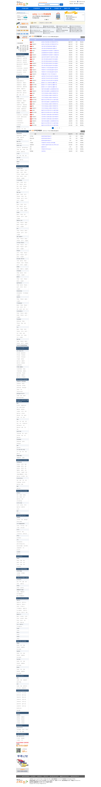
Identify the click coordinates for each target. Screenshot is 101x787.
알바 (20, 94)
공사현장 (23, 476)
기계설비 (18, 358)
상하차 (18, 606)
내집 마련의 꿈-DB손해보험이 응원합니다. (49, 46)
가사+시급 (24, 692)
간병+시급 (24, 699)
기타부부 (24, 72)
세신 (26, 525)
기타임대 (22, 722)
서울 (23, 45)
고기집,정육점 (19, 180)
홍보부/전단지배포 (20, 397)
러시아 (18, 564)
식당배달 (18, 573)
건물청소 (24, 370)
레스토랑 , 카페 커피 (20, 258)
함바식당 (18, 339)
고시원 (18, 153)
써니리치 (18, 549)
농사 (24, 496)
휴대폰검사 (19, 443)
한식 (17, 202)
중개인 (23, 383)
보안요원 (18, 352)
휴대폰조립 (19, 441)
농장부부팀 (25, 58)
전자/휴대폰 (19, 439)
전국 (21, 45)
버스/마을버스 (19, 610)
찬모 (17, 184)
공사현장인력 (19, 462)
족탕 (23, 531)
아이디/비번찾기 (24, 19)
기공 (23, 480)
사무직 (22, 411)
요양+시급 (24, 705)
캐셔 (21, 645)
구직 (20, 731)
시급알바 (22, 178)
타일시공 (18, 472)
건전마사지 (19, 531)
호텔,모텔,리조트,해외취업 (21, 76)
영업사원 (18, 415)
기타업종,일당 (19, 303)
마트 (22, 519)
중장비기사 (19, 614)
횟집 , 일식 (19, 192)
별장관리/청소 (19, 143)
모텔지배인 (25, 104)
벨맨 (17, 94)
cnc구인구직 (19, 579)
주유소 (18, 535)
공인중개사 (19, 383)
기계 (25, 427)
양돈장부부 (25, 60)
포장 (25, 411)
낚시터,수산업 (19, 502)
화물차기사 (19, 604)
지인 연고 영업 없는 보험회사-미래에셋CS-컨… (50, 93)
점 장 (25, 323)
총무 (20, 155)
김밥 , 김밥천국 (19, 236)
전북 (23, 49)
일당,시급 (18, 612)
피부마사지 (25, 533)
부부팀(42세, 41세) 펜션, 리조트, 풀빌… (48, 142)
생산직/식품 (19, 431)
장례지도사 (25, 686)
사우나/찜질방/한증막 (21, 523)
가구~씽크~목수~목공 (21, 449)
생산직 (26, 433)
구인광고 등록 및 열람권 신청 (71, 17)
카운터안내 (19, 537)
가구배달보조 (19, 608)
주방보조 (18, 151)
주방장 (18, 170)
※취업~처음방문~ (69, 18)
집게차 (18, 618)
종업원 (18, 268)
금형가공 (22, 583)
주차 (21, 188)
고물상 (23, 457)
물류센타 (18, 409)
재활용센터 (22, 591)
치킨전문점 (19, 319)
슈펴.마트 (18, 659)
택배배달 (18, 575)
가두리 (25, 504)
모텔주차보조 (19, 104)
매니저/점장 (19, 649)
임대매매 (18, 714)
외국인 (26, 474)
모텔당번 (22, 102)
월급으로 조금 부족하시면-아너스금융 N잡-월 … (50, 99)
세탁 (17, 159)
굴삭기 (21, 620)
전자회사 (18, 405)
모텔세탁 (18, 108)
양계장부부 (25, 62)
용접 (17, 421)
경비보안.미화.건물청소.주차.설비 (22, 348)
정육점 (18, 266)
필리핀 (18, 562)
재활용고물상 (19, 455)
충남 (25, 49)
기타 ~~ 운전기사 (20, 624)
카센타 (18, 417)
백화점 (18, 643)
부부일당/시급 (19, 74)
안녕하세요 (43, 151)
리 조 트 (18, 112)
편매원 (18, 645)
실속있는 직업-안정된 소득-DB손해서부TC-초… (50, 42)
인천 (27, 45)
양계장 (24, 494)
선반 (20, 421)
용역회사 (22, 409)
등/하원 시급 (19, 708)
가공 (22, 415)
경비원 (22, 358)
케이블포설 (19, 482)
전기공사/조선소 (20, 478)
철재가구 (18, 453)
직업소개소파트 (20, 391)
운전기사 (18, 600)
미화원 (24, 368)
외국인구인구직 (19, 556)
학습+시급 (24, 697)
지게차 (26, 616)
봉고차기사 (24, 602)
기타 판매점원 (25, 293)
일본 (21, 564)
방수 (25, 468)
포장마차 (18, 297)
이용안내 (40, 776)
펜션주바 (24, 135)
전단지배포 (26, 545)
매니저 (26, 198)
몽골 (21, 560)
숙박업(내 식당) (19, 168)
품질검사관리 (23, 405)
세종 (23, 50)
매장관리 (18, 647)
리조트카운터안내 (20, 122)
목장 (17, 494)
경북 (27, 48)
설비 (25, 466)
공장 (17, 419)
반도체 (23, 441)
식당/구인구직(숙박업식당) (21, 166)
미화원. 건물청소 (20, 366)
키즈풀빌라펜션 (20, 139)
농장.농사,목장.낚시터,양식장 (21, 490)
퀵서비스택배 (19, 521)
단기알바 (18, 738)
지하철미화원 (19, 370)
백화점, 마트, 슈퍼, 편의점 (21, 641)
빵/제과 (18, 276)
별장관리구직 (43, 146)
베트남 (18, 560)
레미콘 (18, 620)
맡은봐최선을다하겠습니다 (46, 136)
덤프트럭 (22, 618)
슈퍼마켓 (18, 519)
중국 (21, 562)
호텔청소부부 (19, 58)
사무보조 (23, 413)
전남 (21, 49)
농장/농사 (18, 492)
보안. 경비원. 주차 (20, 350)
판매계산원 (19, 321)
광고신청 (83, 37)
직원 (17, 155)
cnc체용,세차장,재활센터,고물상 (22, 577)
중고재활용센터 (20, 593)
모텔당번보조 (19, 100)
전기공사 (23, 482)
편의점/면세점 (19, 290)
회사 (17, 403)
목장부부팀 (25, 70)
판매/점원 (25, 519)
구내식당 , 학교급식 (20, 242)
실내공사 (18, 468)
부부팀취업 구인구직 (20, 56)
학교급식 (18, 250)
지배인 (18, 137)
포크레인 (22, 616)
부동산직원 (19, 385)
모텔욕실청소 (24, 106)
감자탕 (24, 188)
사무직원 (23, 385)
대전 (27, 46)
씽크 (20, 451)
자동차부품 (19, 433)
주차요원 (18, 354)
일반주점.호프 (19, 282)
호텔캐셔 (24, 82)
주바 (27, 149)
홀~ (21, 149)
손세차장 (22, 587)
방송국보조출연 (20, 545)
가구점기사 (22, 606)
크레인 (18, 622)
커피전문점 (19, 270)
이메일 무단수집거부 (54, 776)
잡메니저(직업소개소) (21, 543)
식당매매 (18, 720)
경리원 (18, 389)
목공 (26, 451)
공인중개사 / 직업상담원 (21, 381)
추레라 (26, 618)
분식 (17, 228)
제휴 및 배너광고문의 (65, 776)
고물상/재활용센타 (20, 474)
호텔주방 (18, 88)
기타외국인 (19, 566)
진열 (24, 645)
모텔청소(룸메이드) (20, 98)
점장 (17, 186)
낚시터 (18, 504)
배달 (22, 323)
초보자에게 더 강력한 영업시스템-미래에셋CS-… (50, 114)
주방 (23, 155)
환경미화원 (19, 372)
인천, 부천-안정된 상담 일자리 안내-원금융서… (50, 59)
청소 (26, 155)
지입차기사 (25, 610)
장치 (24, 309)
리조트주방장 (25, 114)
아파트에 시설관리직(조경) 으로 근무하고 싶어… (50, 144)
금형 (22, 427)
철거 (26, 472)
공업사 (25, 415)
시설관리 (18, 411)
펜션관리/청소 (19, 133)
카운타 (21, 186)
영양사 (18, 176)
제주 (21, 50)
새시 (20, 423)
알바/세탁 (18, 157)
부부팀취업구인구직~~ (20, 54)
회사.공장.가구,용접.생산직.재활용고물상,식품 (22, 401)
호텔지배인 (25, 86)
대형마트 (18, 651)
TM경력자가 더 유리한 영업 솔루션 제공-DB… (49, 67)
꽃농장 (21, 496)
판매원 (18, 315)
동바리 (22, 466)
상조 (17, 683)
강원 (23, 48)
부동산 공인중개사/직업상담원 (22, 379)
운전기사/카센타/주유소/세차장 (22, 598)
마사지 (18, 529)
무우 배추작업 (19, 500)
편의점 (18, 667)
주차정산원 (23, 356)
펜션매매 (18, 718)
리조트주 (18, 116)
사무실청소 (23, 376)
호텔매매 (18, 716)
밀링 (23, 421)
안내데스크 (19, 147)
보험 (17, 677)
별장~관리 (19, 141)
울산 (21, 48)
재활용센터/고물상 (20, 589)
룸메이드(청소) (24, 116)
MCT (20, 581)
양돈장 (21, 494)
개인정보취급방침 (26, 776)
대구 (23, 46)
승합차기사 (25, 608)
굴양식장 (23, 506)
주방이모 (18, 178)
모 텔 (18, 96)
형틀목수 (18, 470)
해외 (25, 50)
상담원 (18, 395)
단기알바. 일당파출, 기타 (21, 734)
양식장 (21, 504)
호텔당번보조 (19, 82)
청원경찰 (23, 362)
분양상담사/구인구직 (20, 393)
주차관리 (18, 356)
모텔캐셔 (24, 100)
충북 (27, 49)
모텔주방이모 (23, 108)
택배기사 (23, 604)
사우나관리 (22, 527)
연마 (26, 581)
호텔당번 (24, 84)
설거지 (27, 174)
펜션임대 (22, 718)
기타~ (27, 309)
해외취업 (18, 126)
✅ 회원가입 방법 (69, 15)
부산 (21, 46)
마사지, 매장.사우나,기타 (21, 515)
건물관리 (23, 360)
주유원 (18, 634)
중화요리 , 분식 (19, 220)
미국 (24, 564)
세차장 (18, 585)
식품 (22, 435)
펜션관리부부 (19, 62)
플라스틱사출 (22, 407)
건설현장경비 (19, 364)
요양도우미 (19, 705)
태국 (24, 560)
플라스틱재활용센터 (20, 595)
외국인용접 (19, 729)
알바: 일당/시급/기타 (20, 736)
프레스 (18, 583)
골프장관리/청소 (25, 147)
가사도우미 (19, 692)
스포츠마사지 (19, 533)
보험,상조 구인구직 (19, 675)
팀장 (21, 395)
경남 (25, 48)
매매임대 (18, 712)
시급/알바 (18, 551)
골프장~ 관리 (19, 145)
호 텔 (18, 78)
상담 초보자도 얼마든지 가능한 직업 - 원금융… (50, 56)
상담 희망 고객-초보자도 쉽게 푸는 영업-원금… (50, 76)
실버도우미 (19, 703)
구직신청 (83, 131)
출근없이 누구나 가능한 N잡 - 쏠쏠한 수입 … (49, 82)
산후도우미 (19, 701)
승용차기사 (19, 602)
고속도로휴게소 (20, 311)
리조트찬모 (19, 124)
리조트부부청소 (20, 68)
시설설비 (22, 472)
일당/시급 (24, 92)
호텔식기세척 (19, 92)
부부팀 (21, 210)
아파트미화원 (19, 368)
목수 (23, 451)
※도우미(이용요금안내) (70, 19)
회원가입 (19, 19)
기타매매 (18, 722)
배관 (17, 423)
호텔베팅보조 (19, 84)
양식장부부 (26, 68)
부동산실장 (24, 387)
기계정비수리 (24, 423)
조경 (25, 470)
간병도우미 (19, 699)
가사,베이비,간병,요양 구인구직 (22, 690)
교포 (24, 562)
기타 (23, 94)
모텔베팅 (18, 102)
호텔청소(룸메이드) (20, 80)
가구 (17, 451)
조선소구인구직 (19, 725)
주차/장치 (25, 186)
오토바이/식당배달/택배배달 (22, 345)
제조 (24, 417)
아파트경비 (23, 354)
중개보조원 (19, 387)
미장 (26, 476)
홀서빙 (18, 172)
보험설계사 (25, 679)
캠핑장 (18, 161)
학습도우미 (19, 697)
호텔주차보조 (19, 86)
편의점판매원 (19, 293)
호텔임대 (22, 716)
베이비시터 (19, 694)
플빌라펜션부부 (20, 64)
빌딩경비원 (23, 352)
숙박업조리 (19, 106)
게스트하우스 (23, 110)
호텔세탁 (24, 90)
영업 (21, 679)
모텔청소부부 (19, 60)
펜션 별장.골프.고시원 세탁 (21, 131)
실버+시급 (24, 703)
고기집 (25, 176)
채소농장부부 (19, 72)
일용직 (22, 470)
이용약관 (33, 776)
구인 (17, 731)
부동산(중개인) (19, 541)
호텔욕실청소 (19, 90)
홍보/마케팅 (19, 681)
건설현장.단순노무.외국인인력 (22, 460)
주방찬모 (22, 174)
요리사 (18, 200)
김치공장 (18, 435)
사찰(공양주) (19, 547)
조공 (26, 480)
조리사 (26, 170)
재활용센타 (19, 457)
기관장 (18, 527)
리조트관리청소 (20, 118)
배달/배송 (23, 647)
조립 (17, 407)
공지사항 (46, 776)
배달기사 (22, 268)
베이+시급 (24, 694)
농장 (17, 496)
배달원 (26, 222)
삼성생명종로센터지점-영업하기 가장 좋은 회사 (50, 50)
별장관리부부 (19, 66)
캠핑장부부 (26, 64)
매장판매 (18, 517)
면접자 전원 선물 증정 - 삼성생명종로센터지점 (49, 88)
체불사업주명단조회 (75, 776)
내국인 (23, 729)
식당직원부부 (19, 70)
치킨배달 (22, 573)
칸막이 (22, 464)
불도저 (18, 616)
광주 (25, 46)
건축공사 (18, 464)
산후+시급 (24, 701)
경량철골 (18, 466)
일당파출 (18, 710)
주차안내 (18, 174)
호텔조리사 (23, 88)
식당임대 (22, 720)
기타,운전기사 (19, 626)
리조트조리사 (19, 114)
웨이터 (21, 176)
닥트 (26, 421)
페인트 (22, 468)
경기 (25, 45)
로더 (25, 620)
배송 (26, 612)
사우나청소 (22, 525)
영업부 (24, 395)
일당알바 (22, 738)
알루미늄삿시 (19, 425)
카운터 (24, 149)
